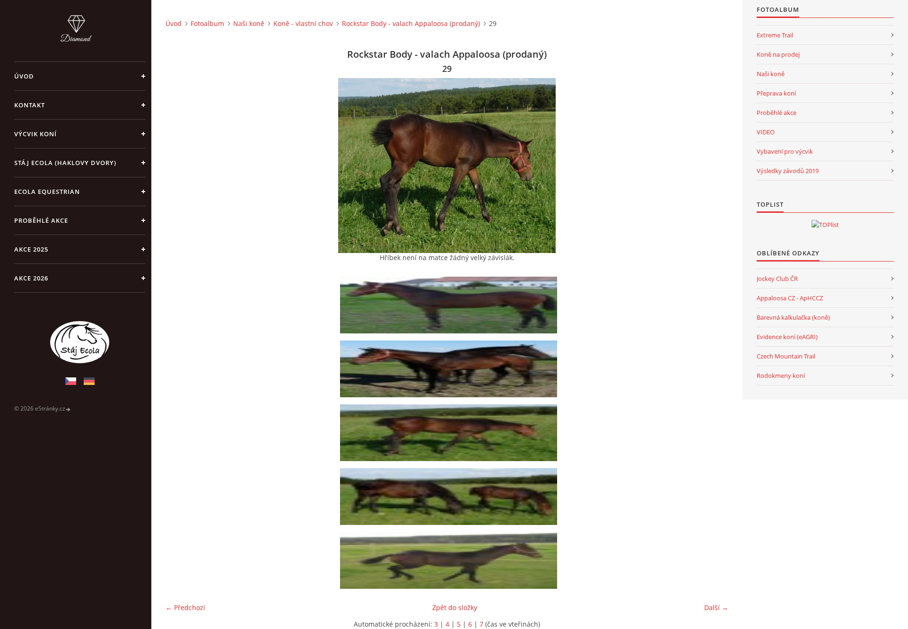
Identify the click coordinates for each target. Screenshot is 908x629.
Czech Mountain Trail (786, 356)
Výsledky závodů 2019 (788, 170)
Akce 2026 (31, 278)
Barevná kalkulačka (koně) (793, 317)
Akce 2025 (31, 249)
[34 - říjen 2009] (450, 560)
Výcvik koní (35, 134)
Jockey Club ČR (777, 278)
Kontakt (29, 105)
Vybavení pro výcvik (785, 151)
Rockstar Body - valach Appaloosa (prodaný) (411, 23)
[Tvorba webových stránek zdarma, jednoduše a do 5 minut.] (68, 408)
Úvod (24, 76)
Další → (716, 607)
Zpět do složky (454, 607)
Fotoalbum (207, 23)
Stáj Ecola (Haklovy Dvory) (65, 162)
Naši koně (248, 23)
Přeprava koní (776, 93)
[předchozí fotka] (181, 165)
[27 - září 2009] (450, 369)
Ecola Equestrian (47, 191)
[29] (450, 432)
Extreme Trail (775, 35)
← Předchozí (185, 607)
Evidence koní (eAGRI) (787, 336)
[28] (450, 496)
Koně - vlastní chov (303, 23)
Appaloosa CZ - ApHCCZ (790, 298)
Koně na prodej (778, 54)
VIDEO (766, 132)
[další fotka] (713, 165)
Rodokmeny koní (781, 375)
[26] (450, 305)
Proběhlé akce (41, 220)
